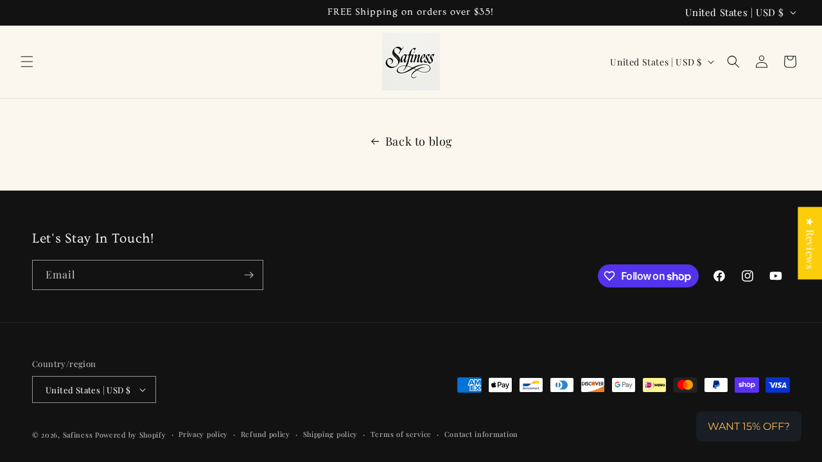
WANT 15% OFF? (749, 426)
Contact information (481, 434)
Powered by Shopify (130, 435)
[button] (27, 61)
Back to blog (419, 141)
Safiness (78, 435)
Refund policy (265, 434)
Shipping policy (330, 434)
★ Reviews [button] (810, 243)
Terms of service (401, 434)
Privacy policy (203, 434)
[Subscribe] (248, 275)
